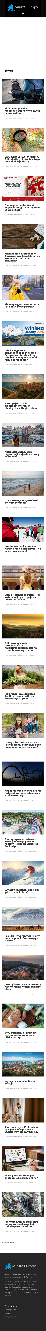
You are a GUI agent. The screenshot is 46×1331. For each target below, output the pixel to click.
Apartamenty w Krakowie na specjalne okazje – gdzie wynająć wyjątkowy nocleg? (22, 1129)
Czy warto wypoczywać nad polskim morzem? (21, 501)
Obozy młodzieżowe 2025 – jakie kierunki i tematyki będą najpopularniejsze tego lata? (23, 745)
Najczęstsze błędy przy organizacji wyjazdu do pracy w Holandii (22, 454)
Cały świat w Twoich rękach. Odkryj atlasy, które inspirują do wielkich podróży (22, 159)
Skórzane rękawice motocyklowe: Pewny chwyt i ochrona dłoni (22, 111)
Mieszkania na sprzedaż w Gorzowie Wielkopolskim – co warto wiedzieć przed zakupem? (22, 257)
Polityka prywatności (13, 1317)
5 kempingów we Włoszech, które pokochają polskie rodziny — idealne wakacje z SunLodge (21, 843)
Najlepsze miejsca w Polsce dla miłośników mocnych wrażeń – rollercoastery (23, 793)
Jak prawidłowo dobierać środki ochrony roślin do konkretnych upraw (20, 696)
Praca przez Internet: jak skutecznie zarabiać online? (21, 1176)
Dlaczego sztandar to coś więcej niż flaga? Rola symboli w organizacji (22, 207)
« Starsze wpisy (8, 1242)
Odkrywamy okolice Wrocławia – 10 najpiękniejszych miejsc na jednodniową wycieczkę (21, 647)
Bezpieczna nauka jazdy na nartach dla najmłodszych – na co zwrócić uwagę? (23, 549)
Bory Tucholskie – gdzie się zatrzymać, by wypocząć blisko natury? (21, 1035)
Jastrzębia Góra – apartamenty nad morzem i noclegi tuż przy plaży (23, 987)
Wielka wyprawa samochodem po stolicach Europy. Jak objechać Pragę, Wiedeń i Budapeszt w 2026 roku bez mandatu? (21, 355)
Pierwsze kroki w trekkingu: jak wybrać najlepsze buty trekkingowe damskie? (21, 1224)
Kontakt (8, 1313)
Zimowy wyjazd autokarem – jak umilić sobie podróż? (22, 305)
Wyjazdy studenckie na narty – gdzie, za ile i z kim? (23, 891)
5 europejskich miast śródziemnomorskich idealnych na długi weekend (21, 406)
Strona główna (10, 1310)
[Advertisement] (23, 41)
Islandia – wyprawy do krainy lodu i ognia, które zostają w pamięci (22, 938)
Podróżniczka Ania (22, 118)
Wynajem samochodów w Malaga (20, 1082)
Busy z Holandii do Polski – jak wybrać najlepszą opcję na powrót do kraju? (22, 597)
